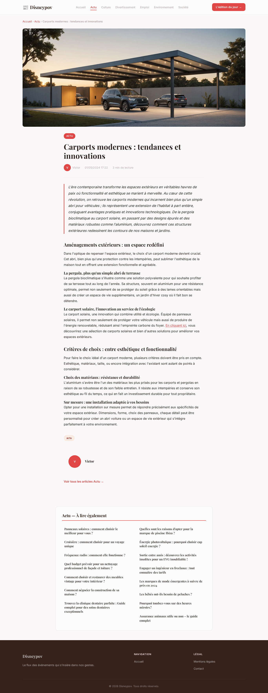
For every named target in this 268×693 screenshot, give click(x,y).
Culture (106, 7)
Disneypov (37, 7)
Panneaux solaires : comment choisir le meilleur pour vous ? (91, 531)
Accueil (81, 7)
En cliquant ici (176, 325)
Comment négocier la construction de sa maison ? (91, 592)
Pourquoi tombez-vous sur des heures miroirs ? (165, 605)
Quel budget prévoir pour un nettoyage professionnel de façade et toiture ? (91, 566)
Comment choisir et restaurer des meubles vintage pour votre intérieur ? (93, 579)
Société (183, 7)
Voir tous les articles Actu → (84, 481)
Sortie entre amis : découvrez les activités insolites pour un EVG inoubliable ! (167, 557)
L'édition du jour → (229, 7)
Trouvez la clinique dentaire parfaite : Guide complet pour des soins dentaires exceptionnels (94, 607)
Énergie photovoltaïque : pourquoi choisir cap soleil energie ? (170, 544)
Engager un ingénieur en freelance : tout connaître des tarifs (167, 570)
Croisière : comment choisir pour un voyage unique (94, 544)
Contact (199, 668)
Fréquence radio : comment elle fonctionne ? (94, 555)
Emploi (144, 7)
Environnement (164, 7)
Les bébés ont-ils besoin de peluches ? (165, 594)
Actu (93, 7)
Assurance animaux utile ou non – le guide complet (168, 618)
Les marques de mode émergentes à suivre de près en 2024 (170, 583)
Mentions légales (204, 661)
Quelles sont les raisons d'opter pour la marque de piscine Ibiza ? (166, 531)
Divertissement (125, 7)
